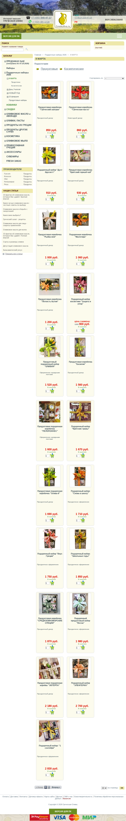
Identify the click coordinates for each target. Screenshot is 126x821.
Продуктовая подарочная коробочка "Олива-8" (49, 492)
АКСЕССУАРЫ (13, 152)
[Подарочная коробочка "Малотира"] (80, 220)
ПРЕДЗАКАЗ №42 (17, 62)
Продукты (27, 174)
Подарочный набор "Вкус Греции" (49, 555)
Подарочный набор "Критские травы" (80, 427)
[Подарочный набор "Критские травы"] (80, 412)
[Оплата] (63, 820)
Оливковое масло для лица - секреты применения (15, 224)
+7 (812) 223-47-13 (83, 18)
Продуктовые (15, 82)
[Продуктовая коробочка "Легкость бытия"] (49, 284)
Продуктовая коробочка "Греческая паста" (80, 108)
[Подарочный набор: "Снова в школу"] (80, 476)
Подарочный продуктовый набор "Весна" (80, 620)
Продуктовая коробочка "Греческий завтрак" (50, 108)
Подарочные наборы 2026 (17, 73)
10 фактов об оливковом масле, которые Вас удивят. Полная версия (16, 236)
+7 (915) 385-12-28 (41, 22)
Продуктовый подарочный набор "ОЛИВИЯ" (50, 364)
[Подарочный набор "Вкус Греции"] (49, 539)
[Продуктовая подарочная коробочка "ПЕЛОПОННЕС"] (49, 412)
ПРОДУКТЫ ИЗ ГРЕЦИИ (18, 125)
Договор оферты (36, 797)
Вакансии (67, 799)
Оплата (5, 797)
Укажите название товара (12, 47)
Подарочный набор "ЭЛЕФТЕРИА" (80, 684)
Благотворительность (83, 797)
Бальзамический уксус (12, 250)
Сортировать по (96, 78)
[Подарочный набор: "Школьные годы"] (80, 539)
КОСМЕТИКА (13, 136)
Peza (6, 184)
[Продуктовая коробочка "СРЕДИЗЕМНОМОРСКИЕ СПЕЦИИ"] (49, 603)
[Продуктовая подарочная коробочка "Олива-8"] (49, 476)
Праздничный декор (45, 118)
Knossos (7, 176)
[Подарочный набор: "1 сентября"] (49, 731)
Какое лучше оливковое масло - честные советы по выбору (16, 204)
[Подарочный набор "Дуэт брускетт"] (49, 155)
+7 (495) (41, 17)
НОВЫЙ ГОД (14, 93)
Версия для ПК (11, 36)
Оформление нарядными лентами (50, 373)
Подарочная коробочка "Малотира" (80, 235)
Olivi (6, 179)
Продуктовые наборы (18, 100)
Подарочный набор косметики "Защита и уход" (80, 301)
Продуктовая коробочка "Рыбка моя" (50, 235)
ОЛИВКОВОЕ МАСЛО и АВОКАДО (18, 115)
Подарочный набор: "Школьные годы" (80, 555)
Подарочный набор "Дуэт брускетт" (49, 171)
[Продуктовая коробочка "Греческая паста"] (80, 92)
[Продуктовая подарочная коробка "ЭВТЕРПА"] (49, 668)
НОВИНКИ (11, 105)
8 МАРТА (13, 78)
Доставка (14, 797)
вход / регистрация (114, 19)
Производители (12, 169)
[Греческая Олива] (63, 27)
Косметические (16, 86)
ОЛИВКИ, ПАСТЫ (15, 120)
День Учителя (14, 89)
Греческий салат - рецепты (14, 219)
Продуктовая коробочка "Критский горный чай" (80, 171)
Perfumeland (9, 182)
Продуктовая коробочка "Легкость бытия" (50, 300)
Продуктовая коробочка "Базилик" (80, 363)
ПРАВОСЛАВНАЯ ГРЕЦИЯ (15, 146)
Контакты (23, 797)
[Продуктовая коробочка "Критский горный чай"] (80, 155)
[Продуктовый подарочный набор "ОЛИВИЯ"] (49, 347)
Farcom (7, 174)
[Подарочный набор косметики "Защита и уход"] (80, 284)
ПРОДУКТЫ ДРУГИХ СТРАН (17, 130)
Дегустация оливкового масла (15, 246)
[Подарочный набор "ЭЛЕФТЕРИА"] (80, 668)
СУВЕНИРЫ (12, 156)
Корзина (100, 43)
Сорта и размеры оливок (13, 242)
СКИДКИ (10, 109)
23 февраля (14, 97)
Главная (37, 55)
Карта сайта (49, 797)
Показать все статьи (13, 254)
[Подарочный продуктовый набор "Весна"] (80, 603)
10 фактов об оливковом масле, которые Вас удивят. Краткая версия (16, 197)
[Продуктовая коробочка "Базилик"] (80, 347)
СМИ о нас (68, 797)
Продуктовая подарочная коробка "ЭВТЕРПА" (49, 684)
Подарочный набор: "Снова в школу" (80, 492)
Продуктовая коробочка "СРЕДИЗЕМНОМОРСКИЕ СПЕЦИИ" (49, 620)
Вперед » (56, 787)
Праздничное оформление (79, 502)
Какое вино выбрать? (12, 215)
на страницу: (113, 788)
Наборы (10, 68)
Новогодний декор (75, 118)
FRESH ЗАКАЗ (13, 161)
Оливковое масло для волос (15, 230)
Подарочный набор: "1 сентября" (50, 747)
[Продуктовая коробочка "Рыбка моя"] (49, 220)
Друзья (59, 797)
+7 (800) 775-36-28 (83, 24)
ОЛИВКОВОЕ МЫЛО (17, 141)
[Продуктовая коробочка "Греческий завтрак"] (49, 92)
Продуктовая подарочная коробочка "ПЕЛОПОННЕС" (49, 428)
